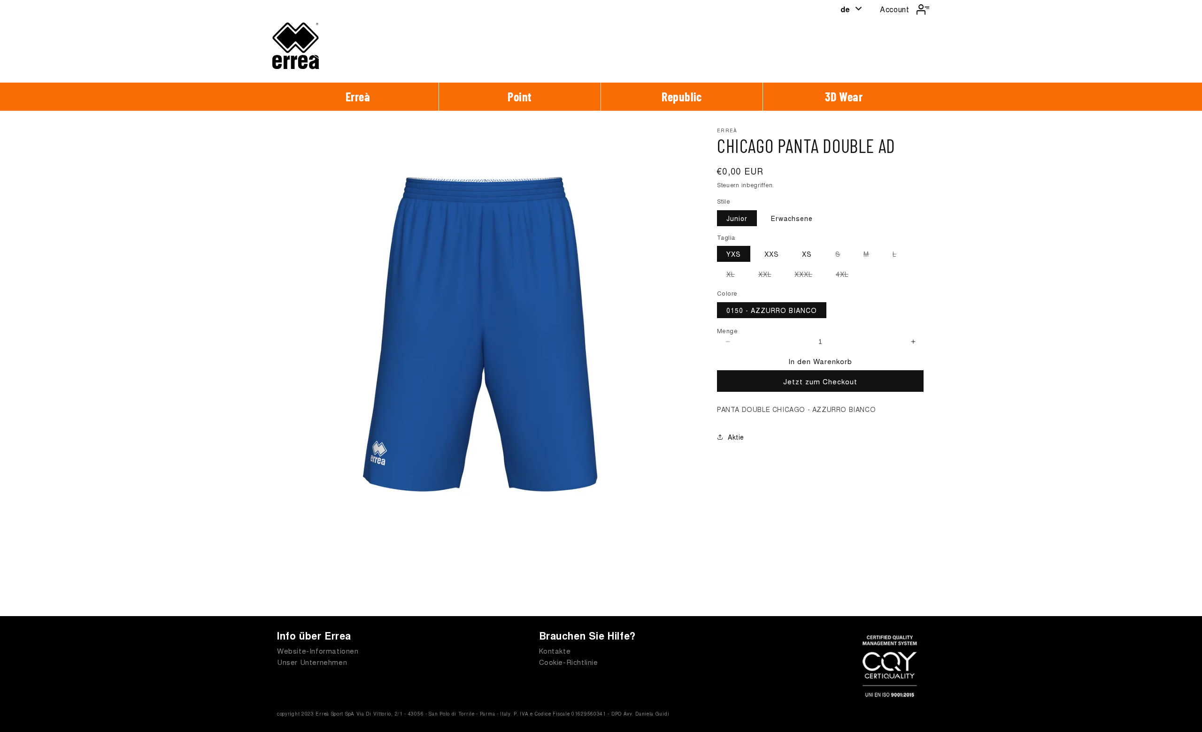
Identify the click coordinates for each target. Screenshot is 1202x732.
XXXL (808, 275)
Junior (736, 218)
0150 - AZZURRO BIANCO (771, 310)
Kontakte (555, 651)
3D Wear (844, 96)
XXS (771, 254)
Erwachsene (792, 218)
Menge (727, 330)
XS (807, 254)
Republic (682, 96)
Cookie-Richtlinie (568, 662)
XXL (769, 275)
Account (894, 9)
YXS (733, 254)
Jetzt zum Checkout (820, 381)
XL (735, 275)
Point (520, 96)
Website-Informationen (318, 651)
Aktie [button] (736, 437)
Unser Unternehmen (312, 662)
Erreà (358, 96)
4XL (847, 275)
